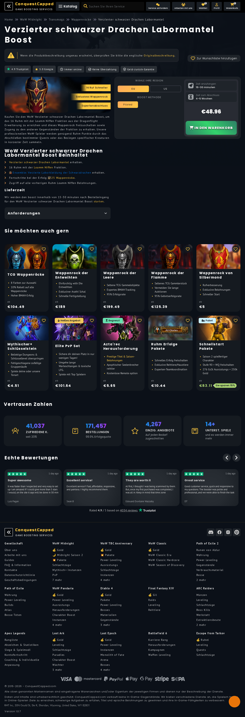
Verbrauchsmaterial (210, 570)
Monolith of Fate (112, 655)
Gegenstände (205, 565)
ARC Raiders (205, 588)
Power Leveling (111, 560)
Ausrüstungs (109, 565)
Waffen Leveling (159, 655)
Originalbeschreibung (159, 55)
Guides (9, 560)
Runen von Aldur (208, 550)
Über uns (11, 550)
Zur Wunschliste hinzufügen (217, 58)
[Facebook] (219, 532)
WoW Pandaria (63, 588)
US (165, 89)
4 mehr (105, 580)
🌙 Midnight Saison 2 (67, 555)
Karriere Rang (158, 640)
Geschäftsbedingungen (21, 580)
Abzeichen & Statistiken (22, 645)
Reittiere (154, 610)
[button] (217, 6)
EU (133, 89)
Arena (104, 660)
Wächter (58, 665)
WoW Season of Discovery (166, 565)
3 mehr (105, 625)
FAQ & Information (18, 565)
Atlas (8, 610)
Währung (202, 555)
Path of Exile (14, 588)
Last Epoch (108, 633)
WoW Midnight (63, 543)
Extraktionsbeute (208, 620)
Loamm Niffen (43, 167)
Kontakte (11, 570)
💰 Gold (58, 550)
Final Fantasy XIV (161, 588)
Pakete (105, 600)
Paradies (58, 655)
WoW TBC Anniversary (116, 543)
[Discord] (211, 532)
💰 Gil (152, 595)
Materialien (108, 615)
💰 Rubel (202, 640)
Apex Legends (15, 633)
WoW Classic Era (160, 555)
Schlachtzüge (61, 565)
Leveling (154, 605)
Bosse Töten (13, 615)
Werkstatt (203, 615)
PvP (55, 575)
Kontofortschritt (16, 655)
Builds (9, 605)
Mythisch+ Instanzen (67, 570)
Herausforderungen (66, 610)
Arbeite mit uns (16, 555)
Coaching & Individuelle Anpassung (22, 662)
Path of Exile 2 (207, 543)
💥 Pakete (59, 560)
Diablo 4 (106, 588)
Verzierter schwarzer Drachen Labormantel (39, 162)
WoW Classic (157, 543)
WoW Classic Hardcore (164, 560)
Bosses (105, 610)
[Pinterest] (236, 532)
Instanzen (107, 575)
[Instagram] (228, 532)
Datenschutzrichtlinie (20, 575)
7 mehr (57, 580)
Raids (152, 600)
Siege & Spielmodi (18, 650)
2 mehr (201, 580)
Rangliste (11, 640)
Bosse (200, 575)
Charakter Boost (63, 615)
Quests (201, 650)
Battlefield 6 (157, 633)
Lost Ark (58, 633)
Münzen (201, 595)
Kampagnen (156, 650)
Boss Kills (203, 610)
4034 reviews (129, 510)
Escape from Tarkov (210, 633)
